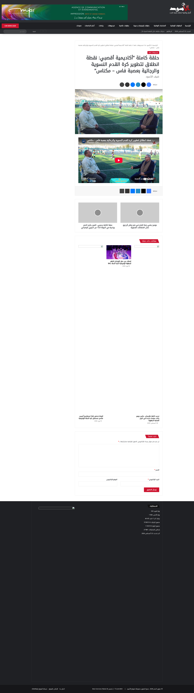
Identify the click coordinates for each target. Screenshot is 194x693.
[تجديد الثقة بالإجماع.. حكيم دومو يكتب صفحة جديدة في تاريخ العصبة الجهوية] (146, 329)
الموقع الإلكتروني (111, 479)
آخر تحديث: (156, 533)
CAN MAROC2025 (10, 25)
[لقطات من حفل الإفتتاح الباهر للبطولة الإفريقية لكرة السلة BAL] (118, 252)
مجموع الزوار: (156, 526)
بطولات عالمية (124, 25)
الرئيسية (188, 25)
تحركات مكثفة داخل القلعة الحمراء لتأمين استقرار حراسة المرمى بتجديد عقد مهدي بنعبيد (137, 31)
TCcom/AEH (118, 688)
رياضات (101, 25)
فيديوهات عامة (138, 45)
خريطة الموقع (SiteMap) (39, 688)
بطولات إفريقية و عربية (141, 25)
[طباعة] (122, 84)
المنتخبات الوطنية (160, 25)
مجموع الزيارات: (155, 522)
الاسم (156, 470)
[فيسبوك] (149, 84)
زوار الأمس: (156, 514)
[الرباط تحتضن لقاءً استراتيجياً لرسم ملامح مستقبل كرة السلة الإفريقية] (90, 329)
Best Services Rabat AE (100, 688)
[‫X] (143, 84)
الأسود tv (148, 45)
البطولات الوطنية (176, 25)
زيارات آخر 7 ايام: (154, 518)
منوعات (79, 25)
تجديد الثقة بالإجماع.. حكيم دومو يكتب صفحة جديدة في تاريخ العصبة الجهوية (147, 418)
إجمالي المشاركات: (154, 529)
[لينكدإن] (138, 84)
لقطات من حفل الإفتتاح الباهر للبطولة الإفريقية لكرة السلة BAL (119, 262)
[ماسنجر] (132, 84)
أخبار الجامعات (89, 25)
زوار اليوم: (156, 511)
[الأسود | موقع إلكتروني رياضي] (180, 8)
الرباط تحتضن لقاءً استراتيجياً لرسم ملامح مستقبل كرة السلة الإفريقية (91, 417)
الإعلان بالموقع (53, 688)
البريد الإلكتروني (153, 479)
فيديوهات (111, 25)
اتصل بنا (62, 688)
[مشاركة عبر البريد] (127, 84)
